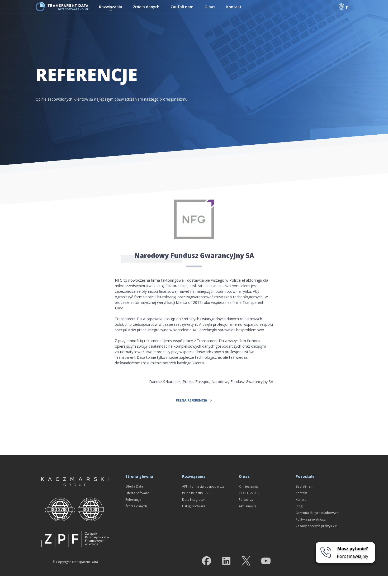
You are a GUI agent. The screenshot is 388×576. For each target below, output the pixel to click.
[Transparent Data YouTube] (266, 562)
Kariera (301, 499)
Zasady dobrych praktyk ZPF (317, 526)
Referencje (133, 499)
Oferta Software (137, 493)
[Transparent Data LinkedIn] (226, 562)
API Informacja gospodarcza (203, 486)
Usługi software (193, 506)
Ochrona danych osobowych (317, 513)
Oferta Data (134, 486)
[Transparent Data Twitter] (246, 562)
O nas (210, 6)
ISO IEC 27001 (249, 493)
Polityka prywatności (311, 519)
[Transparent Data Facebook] (206, 562)
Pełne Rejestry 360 (195, 493)
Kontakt (234, 6)
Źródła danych (146, 6)
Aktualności (247, 506)
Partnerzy (246, 499)
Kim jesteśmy (248, 486)
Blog (299, 506)
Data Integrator (193, 499)
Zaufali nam (182, 6)
